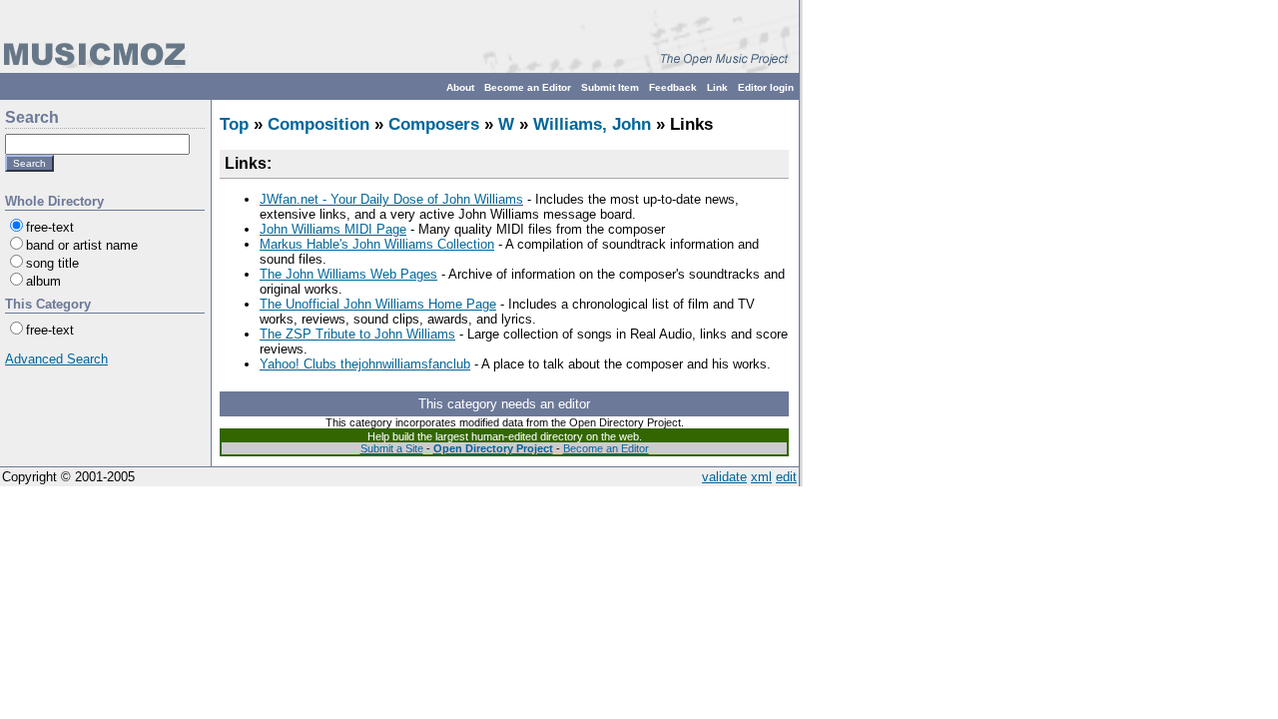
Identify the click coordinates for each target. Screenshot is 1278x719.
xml (761, 476)
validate (724, 476)
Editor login (766, 87)
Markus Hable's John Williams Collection (377, 244)
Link (717, 87)
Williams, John (592, 124)
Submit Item (610, 87)
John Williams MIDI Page (333, 229)
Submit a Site (391, 448)
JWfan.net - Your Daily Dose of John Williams (391, 199)
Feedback (673, 87)
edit (786, 476)
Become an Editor (527, 87)
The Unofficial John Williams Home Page (378, 304)
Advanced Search (56, 359)
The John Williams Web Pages (348, 274)
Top (234, 124)
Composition (318, 124)
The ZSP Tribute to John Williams (357, 334)
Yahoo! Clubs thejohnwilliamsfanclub (365, 364)
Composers (433, 124)
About (460, 87)
